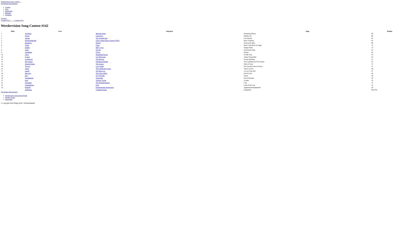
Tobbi (27, 45)
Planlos (98, 43)
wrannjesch (29, 59)
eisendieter (28, 52)
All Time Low (100, 71)
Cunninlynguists (101, 90)
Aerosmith (99, 78)
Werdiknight (29, 78)
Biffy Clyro (100, 48)
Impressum (8, 99)
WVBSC (4, 18)
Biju (26, 76)
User (6, 9)
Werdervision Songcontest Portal (16, 96)
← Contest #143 (17, 20)
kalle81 (27, 48)
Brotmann (28, 43)
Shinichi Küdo (30, 64)
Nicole (27, 36)
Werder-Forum (10, 97)
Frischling (28, 83)
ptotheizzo (28, 90)
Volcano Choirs (101, 80)
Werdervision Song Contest (10, 2)
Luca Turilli (100, 66)
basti (26, 80)
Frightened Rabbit (102, 62)
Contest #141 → (6, 20)
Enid (97, 85)
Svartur (27, 57)
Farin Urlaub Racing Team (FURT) (108, 41)
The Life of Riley (101, 73)
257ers (98, 52)
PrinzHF (28, 87)
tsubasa (27, 38)
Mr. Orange (29, 62)
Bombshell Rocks (102, 55)
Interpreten (8, 11)
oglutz (27, 69)
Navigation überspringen (9, 4)
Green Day (99, 36)
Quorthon (28, 33)
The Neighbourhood (102, 83)
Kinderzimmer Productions (105, 87)
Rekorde (8, 13)
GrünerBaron (29, 85)
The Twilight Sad (101, 38)
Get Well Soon (101, 57)
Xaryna (27, 66)
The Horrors (100, 59)
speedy (27, 71)
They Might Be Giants (103, 69)
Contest (7, 7)
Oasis (97, 45)
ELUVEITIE (100, 76)
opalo (27, 50)
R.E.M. (98, 50)
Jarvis (27, 55)
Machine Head (101, 33)
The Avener (100, 64)
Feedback (8, 15)
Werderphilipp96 (30, 41)
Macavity (28, 73)
